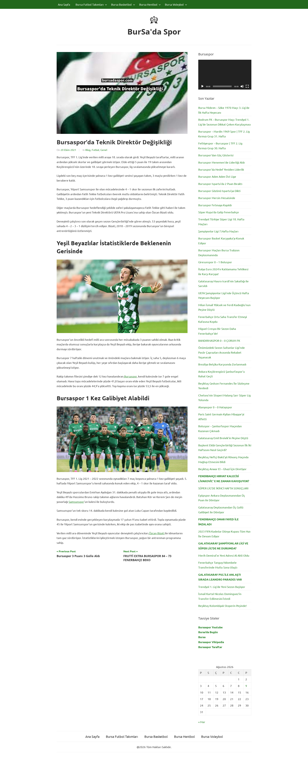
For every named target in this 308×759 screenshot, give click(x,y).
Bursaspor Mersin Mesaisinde (216, 198)
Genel (103, 149)
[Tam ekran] (247, 86)
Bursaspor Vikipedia (211, 642)
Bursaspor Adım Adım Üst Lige (217, 176)
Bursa (201, 637)
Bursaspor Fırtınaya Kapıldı (215, 205)
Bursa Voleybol (174, 4)
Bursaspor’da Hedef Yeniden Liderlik (221, 169)
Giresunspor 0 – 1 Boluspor (215, 262)
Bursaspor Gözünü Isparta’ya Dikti (219, 190)
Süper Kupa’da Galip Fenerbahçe (218, 212)
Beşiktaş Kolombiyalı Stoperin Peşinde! (222, 605)
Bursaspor (130, 376)
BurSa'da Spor (154, 31)
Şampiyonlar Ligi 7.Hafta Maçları (218, 231)
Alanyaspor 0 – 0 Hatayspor (215, 407)
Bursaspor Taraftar (210, 647)
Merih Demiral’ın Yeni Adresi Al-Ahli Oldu (223, 555)
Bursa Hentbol (148, 4)
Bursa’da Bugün (208, 632)
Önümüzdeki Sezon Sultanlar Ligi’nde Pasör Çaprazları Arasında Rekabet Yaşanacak (221, 352)
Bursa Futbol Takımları (90, 4)
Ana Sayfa (64, 4)
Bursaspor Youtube (210, 627)
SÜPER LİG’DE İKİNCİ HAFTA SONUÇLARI (223, 488)
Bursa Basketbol (121, 4)
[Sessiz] (242, 86)
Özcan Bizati (156, 533)
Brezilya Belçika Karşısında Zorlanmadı (222, 364)
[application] (224, 75)
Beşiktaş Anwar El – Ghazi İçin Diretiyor (222, 469)
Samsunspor (76, 501)
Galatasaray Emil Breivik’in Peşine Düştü (223, 438)
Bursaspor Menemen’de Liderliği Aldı (221, 162)
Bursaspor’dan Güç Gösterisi (215, 155)
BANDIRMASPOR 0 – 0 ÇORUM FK (219, 340)
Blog (87, 149)
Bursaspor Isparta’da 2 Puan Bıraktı (220, 183)
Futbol (95, 149)
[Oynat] (202, 86)
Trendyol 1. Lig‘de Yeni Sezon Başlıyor (221, 586)
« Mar (201, 722)
